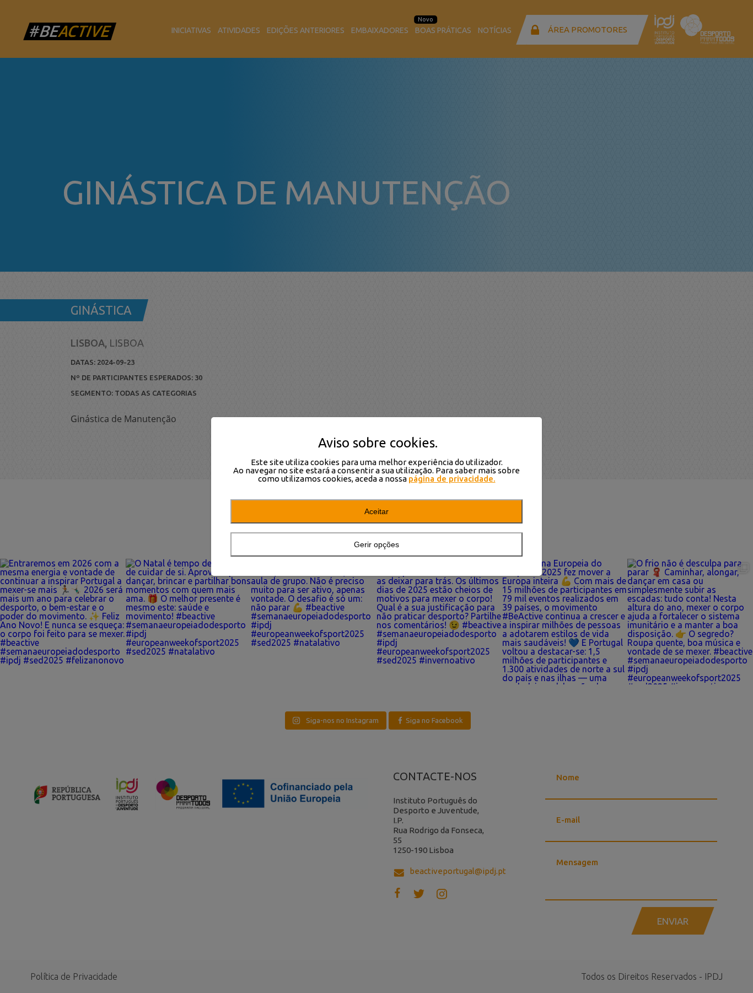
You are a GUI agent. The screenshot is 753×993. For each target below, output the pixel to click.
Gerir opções (376, 544)
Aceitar (376, 511)
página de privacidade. (452, 478)
